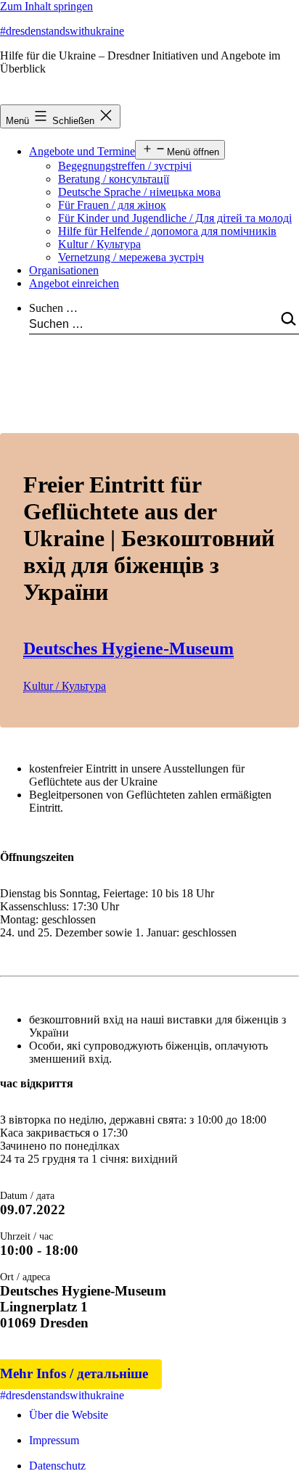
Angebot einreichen (74, 283)
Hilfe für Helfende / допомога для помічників (167, 231)
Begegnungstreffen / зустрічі (125, 166)
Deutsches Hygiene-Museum (128, 648)
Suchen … (53, 308)
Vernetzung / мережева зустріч (131, 257)
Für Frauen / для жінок (112, 205)
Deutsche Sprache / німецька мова (139, 192)
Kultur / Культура (99, 244)
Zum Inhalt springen (46, 6)
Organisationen (64, 270)
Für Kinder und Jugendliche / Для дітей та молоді (175, 218)
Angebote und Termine (82, 151)
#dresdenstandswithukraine (62, 31)
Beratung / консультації (113, 179)
